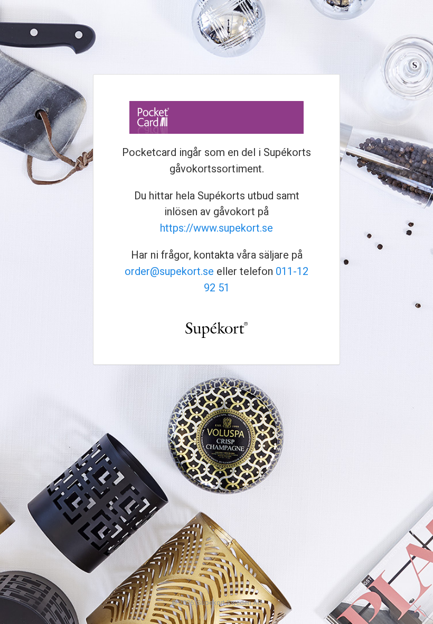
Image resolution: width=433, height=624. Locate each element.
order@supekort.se (169, 271)
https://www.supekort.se (216, 228)
